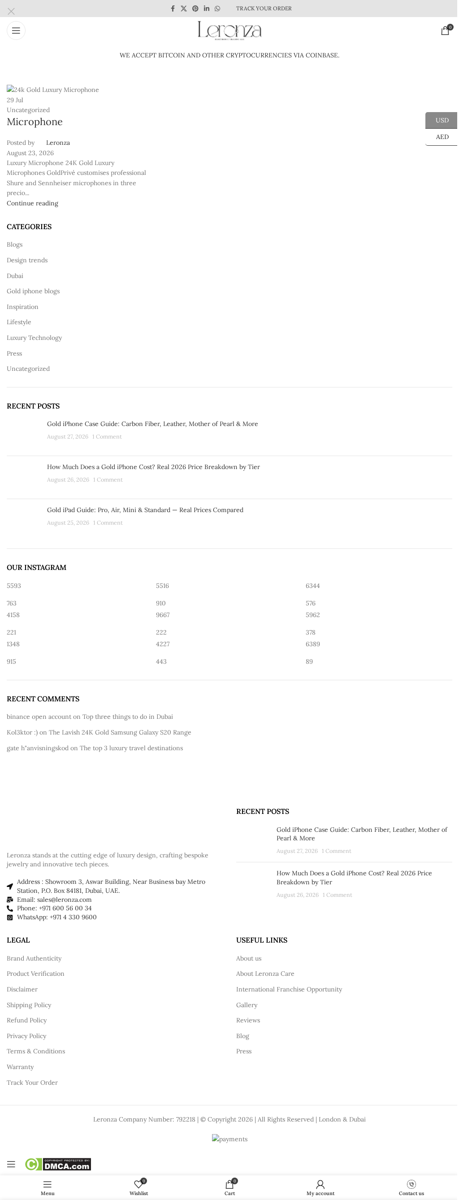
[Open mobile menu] (16, 30)
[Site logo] (229, 30)
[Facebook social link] (172, 9)
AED (437, 136)
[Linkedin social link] (206, 9)
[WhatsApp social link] (217, 9)
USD (437, 119)
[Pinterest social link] (195, 9)
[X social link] (184, 9)
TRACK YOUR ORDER (264, 8)
